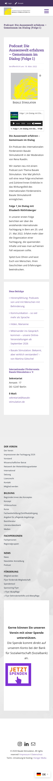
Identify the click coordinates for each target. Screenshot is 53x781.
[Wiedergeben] (13, 123)
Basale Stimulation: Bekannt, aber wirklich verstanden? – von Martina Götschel (26, 354)
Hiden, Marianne (20, 324)
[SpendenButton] (18, 664)
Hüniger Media (39, 758)
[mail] (33, 744)
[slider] (38, 123)
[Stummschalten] (33, 123)
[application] (26, 123)
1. (24, 128)
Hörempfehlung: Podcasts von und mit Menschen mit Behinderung (25, 302)
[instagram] (20, 744)
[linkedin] (26, 744)
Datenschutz (37, 754)
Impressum (25, 754)
